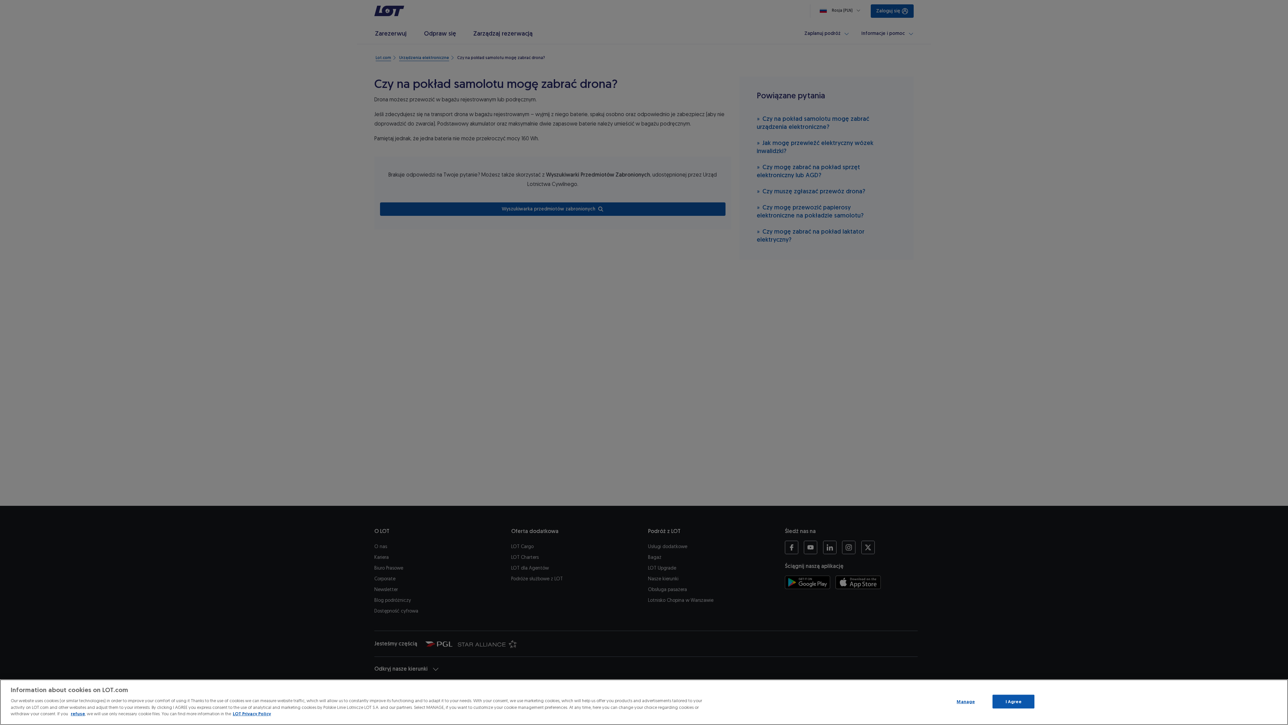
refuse (78, 713)
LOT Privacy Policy (252, 713)
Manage (966, 701)
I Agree (1013, 701)
